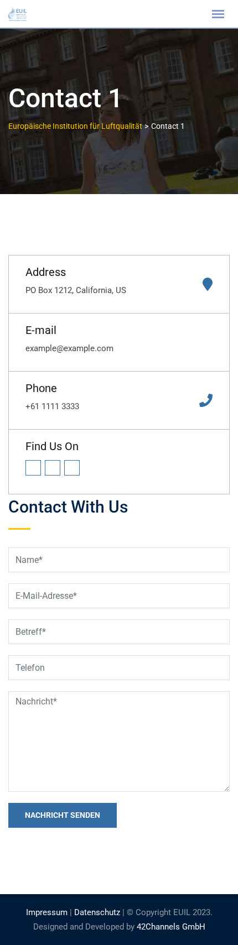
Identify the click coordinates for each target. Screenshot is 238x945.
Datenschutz (97, 912)
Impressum (47, 912)
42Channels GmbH (171, 927)
